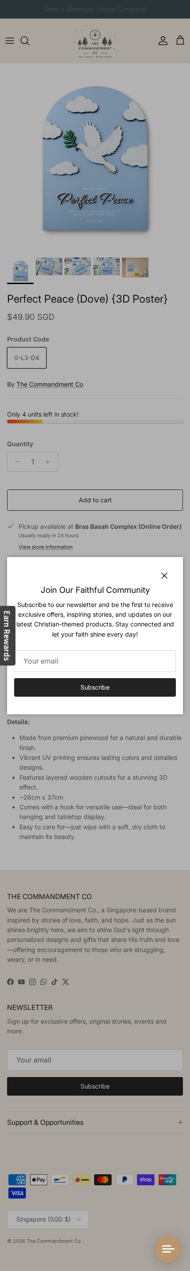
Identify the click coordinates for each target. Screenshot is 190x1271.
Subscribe (95, 687)
